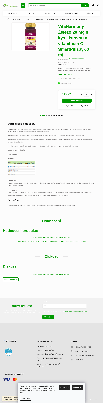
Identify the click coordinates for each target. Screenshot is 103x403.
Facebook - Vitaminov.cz (85, 355)
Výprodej (91, 13)
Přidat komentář (10, 279)
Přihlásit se (48, 317)
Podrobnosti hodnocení (77, 59)
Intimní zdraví (71, 13)
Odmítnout (64, 387)
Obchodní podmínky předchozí (50, 354)
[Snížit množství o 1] (81, 94)
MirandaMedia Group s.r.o (92, 400)
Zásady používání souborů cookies (48, 365)
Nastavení (26, 398)
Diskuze (59, 115)
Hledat (85, 5)
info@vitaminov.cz (83, 347)
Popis (42, 115)
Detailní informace (65, 74)
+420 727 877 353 (81, 351)
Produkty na (50, 13)
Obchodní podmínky (46, 350)
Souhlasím (77, 387)
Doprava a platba (45, 347)
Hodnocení (50, 115)
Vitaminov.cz (80, 360)
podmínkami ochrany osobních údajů (76, 311)
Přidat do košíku (77, 100)
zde (21, 393)
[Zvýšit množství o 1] (91, 94)
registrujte (82, 241)
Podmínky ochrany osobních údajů (49, 359)
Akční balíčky (13, 13)
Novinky (32, 13)
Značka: (66, 62)
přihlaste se (67, 241)
